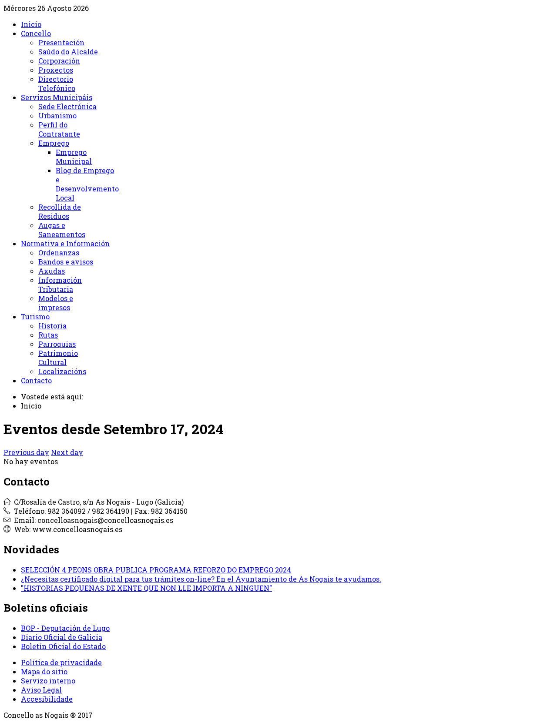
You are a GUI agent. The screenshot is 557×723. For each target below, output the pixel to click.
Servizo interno (48, 680)
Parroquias (57, 343)
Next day (67, 452)
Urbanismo (57, 115)
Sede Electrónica (67, 106)
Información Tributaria (60, 284)
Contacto (36, 380)
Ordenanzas (58, 252)
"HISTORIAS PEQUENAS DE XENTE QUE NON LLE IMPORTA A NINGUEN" (146, 587)
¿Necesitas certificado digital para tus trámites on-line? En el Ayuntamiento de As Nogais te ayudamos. (201, 578)
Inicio (31, 24)
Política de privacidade (61, 662)
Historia (52, 325)
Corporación (59, 60)
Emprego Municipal (74, 156)
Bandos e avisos (65, 261)
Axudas (51, 270)
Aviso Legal (41, 689)
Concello (36, 33)
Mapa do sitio (44, 671)
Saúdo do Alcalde (68, 51)
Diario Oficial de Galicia (61, 637)
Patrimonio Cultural (58, 357)
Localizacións (62, 371)
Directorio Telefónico (56, 83)
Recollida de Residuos (59, 211)
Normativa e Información (65, 243)
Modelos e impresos (55, 303)
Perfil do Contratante (59, 129)
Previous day (26, 452)
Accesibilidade (47, 698)
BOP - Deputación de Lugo (65, 628)
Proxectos (55, 69)
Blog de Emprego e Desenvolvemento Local (87, 184)
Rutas (48, 334)
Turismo (35, 316)
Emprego (53, 142)
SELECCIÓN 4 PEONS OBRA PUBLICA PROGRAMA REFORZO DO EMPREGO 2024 (156, 569)
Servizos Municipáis (56, 97)
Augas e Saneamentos (61, 230)
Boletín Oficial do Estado (63, 646)
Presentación (61, 42)
